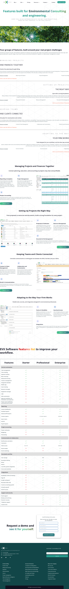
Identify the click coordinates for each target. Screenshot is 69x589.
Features (27, 577)
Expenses (4, 569)
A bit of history (51, 567)
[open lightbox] (52, 189)
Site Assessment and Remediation (32, 567)
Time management (6, 580)
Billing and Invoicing (7, 567)
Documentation (51, 577)
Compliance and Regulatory (30, 565)
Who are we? (50, 565)
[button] (15, 2)
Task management (6, 579)
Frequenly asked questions (53, 573)
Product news (5, 565)
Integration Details (52, 579)
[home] (7, 2)
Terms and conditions (52, 569)
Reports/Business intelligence (9, 577)
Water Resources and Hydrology (31, 571)
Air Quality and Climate (29, 573)
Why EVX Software (51, 575)
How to (4, 573)
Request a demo (61, 2)
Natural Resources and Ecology (31, 569)
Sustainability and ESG (29, 575)
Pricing (28, 2)
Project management (7, 575)
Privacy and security (52, 571)
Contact (53, 2)
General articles (6, 571)
